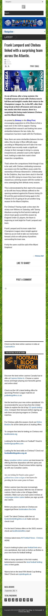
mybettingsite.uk (24, 574)
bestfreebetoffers (19, 531)
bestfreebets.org (10, 434)
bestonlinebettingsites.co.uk (15, 519)
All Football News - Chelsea (32, 538)
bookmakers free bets (27, 509)
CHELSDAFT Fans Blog (25, 610)
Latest (8, 37)
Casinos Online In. (17, 378)
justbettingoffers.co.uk (13, 395)
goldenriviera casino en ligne (14, 477)
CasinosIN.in (9, 347)
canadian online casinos (19, 460)
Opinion (8, 62)
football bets (33, 547)
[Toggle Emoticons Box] (5, 288)
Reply (8, 60)
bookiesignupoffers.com (13, 444)
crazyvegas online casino (14, 497)
